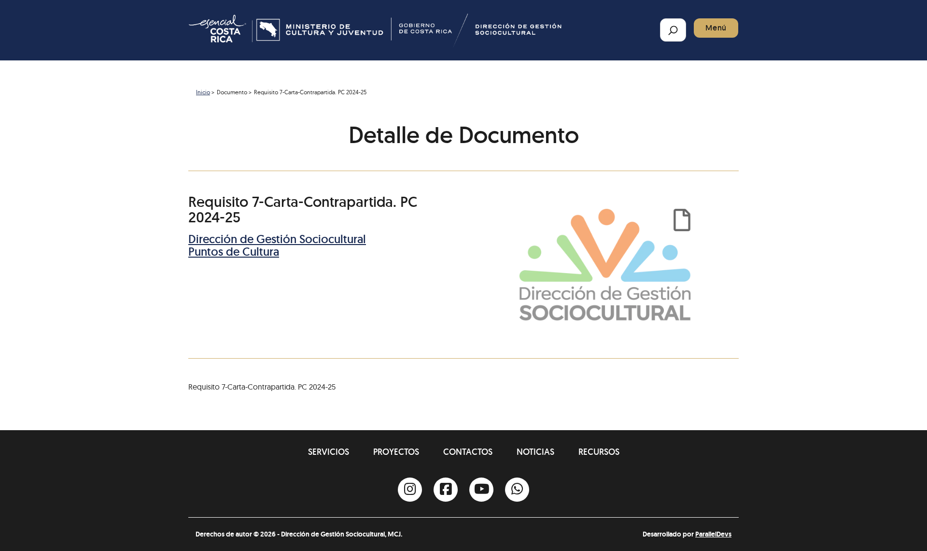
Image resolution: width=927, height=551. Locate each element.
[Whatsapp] (517, 490)
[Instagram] (410, 490)
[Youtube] (481, 490)
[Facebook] (446, 490)
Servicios (328, 451)
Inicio (203, 92)
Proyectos (396, 451)
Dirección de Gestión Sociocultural (277, 239)
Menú (716, 28)
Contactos (467, 451)
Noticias (535, 451)
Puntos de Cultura (233, 251)
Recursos (598, 451)
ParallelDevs (713, 534)
